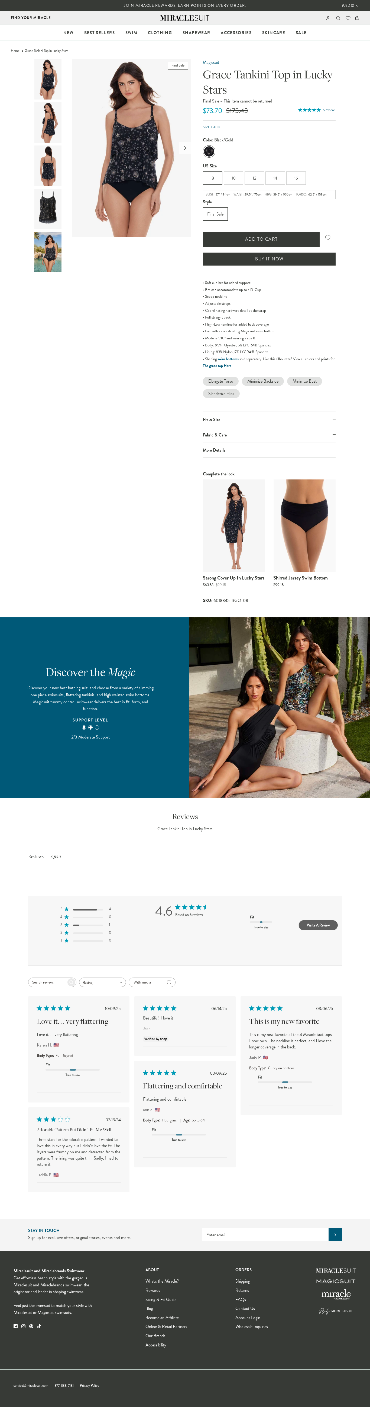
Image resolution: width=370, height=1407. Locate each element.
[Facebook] (16, 1326)
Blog (149, 1308)
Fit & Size (211, 419)
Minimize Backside (262, 381)
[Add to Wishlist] (327, 237)
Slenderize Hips (221, 393)
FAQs (240, 1299)
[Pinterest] (31, 1326)
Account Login (247, 1318)
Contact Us (245, 1308)
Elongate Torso (220, 381)
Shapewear (196, 33)
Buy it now (269, 259)
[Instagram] (23, 1326)
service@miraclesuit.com (31, 1385)
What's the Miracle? (162, 1281)
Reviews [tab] (36, 857)
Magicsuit (211, 62)
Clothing (160, 33)
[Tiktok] (39, 1326)
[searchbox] (47, 982)
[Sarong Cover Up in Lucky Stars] (234, 525)
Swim (131, 33)
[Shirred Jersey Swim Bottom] (304, 525)
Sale (301, 33)
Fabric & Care (215, 435)
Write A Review (318, 925)
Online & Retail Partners (166, 1326)
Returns (242, 1290)
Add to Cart (261, 239)
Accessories (236, 33)
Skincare (273, 33)
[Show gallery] (131, 148)
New (68, 33)
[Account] (327, 18)
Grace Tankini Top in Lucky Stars (46, 50)
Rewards (152, 1290)
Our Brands (155, 1336)
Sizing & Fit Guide (160, 1299)
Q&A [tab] (56, 857)
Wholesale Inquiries (251, 1326)
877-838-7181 (64, 1385)
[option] (131, 148)
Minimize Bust (305, 381)
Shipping (242, 1281)
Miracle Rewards (155, 5)
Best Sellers (99, 33)
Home (15, 50)
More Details (214, 450)
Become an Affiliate (162, 1318)
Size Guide (213, 127)
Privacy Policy (89, 1385)
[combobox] (102, 982)
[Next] (185, 148)
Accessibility (155, 1345)
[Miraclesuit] (185, 18)
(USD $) (348, 5)
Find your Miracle (31, 17)
